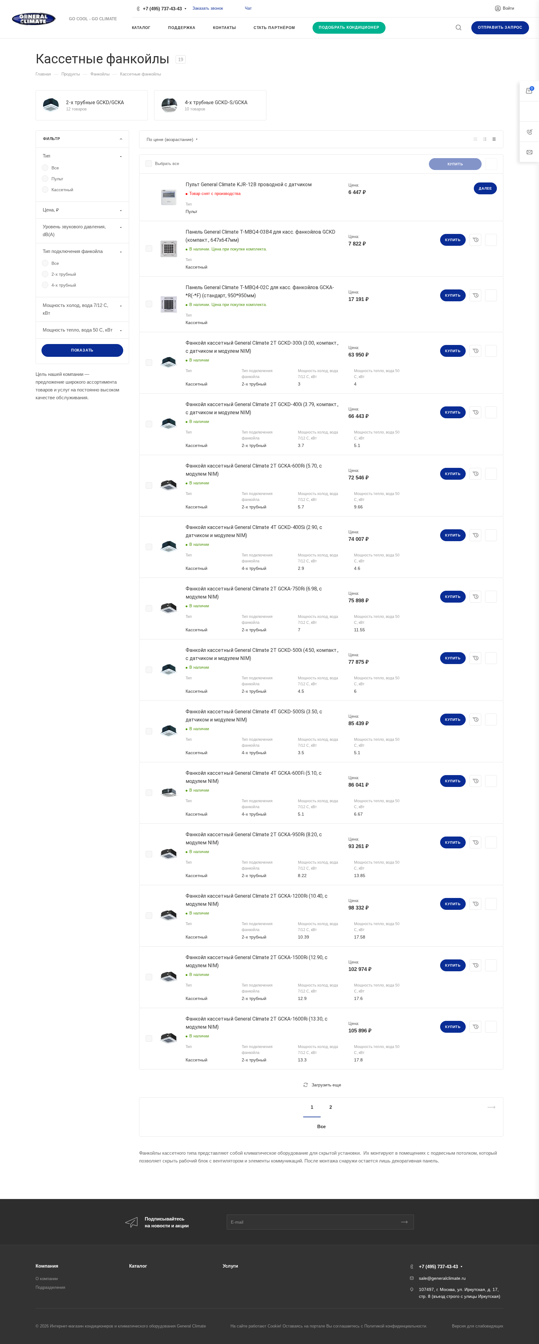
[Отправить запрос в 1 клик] (475, 239)
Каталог (138, 1266)
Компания (47, 1266)
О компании (47, 1278)
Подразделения (50, 1287)
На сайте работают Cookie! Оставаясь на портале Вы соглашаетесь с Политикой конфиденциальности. (329, 1326)
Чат (248, 8)
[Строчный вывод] (484, 139)
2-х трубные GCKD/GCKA (95, 102)
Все (321, 1126)
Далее (485, 188)
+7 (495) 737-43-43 (162, 8)
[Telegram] (238, 8)
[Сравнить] (491, 239)
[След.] (488, 1117)
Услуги (230, 1266)
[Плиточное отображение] (475, 139)
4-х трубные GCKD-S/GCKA (216, 102)
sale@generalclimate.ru (442, 1278)
